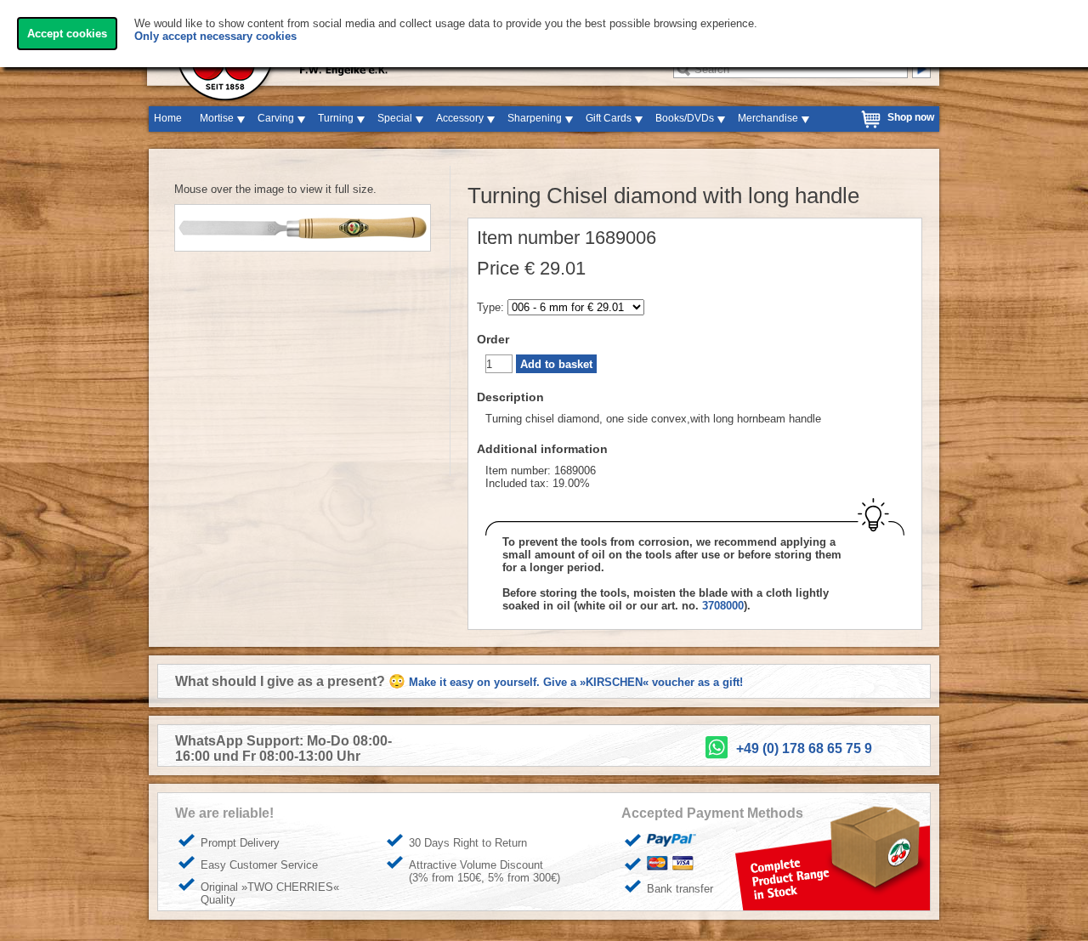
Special (394, 118)
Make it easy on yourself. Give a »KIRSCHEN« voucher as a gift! (576, 682)
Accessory (460, 118)
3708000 (723, 605)
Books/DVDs (684, 118)
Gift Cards (609, 118)
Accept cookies (67, 33)
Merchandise (768, 118)
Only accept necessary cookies (215, 36)
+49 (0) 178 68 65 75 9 (804, 748)
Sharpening (534, 118)
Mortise (217, 118)
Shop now (910, 117)
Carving (276, 118)
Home (168, 118)
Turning (336, 118)
